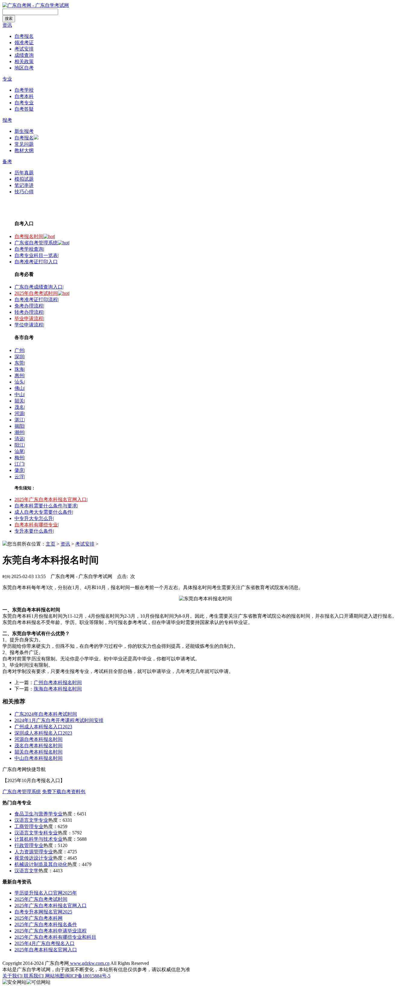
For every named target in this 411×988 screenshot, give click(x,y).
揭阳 (19, 426)
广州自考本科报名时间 (58, 682)
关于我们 (12, 975)
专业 (7, 78)
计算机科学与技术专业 (38, 839)
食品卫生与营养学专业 (38, 813)
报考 (7, 120)
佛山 (19, 388)
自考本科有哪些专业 (36, 524)
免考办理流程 (28, 305)
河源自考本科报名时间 (38, 739)
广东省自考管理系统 (36, 242)
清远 (19, 438)
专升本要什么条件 (33, 531)
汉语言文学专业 (31, 820)
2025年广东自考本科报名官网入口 (50, 499)
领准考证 (24, 42)
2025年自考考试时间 (36, 293)
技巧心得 (24, 191)
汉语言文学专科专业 (36, 832)
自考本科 (24, 96)
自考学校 (24, 90)
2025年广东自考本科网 (38, 918)
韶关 (19, 400)
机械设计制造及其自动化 (40, 864)
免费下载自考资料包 (63, 791)
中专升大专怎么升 (33, 518)
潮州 (19, 432)
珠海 (19, 369)
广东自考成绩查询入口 (38, 286)
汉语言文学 (26, 870)
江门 (19, 463)
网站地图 (54, 975)
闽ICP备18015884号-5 (87, 975)
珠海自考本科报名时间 (58, 688)
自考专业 (24, 102)
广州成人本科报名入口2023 (43, 726)
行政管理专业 (28, 845)
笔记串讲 (24, 185)
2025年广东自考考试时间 (40, 899)
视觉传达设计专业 (33, 858)
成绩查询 (24, 55)
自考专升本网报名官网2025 (43, 911)
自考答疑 (24, 109)
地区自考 (24, 67)
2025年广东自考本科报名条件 (45, 924)
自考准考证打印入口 (36, 261)
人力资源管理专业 (33, 851)
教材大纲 (24, 150)
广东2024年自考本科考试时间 (45, 714)
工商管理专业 (28, 826)
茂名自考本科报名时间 (38, 745)
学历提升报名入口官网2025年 (45, 892)
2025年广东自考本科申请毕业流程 (50, 930)
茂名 (19, 407)
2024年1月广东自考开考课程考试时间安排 (59, 720)
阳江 (19, 445)
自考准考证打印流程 (36, 299)
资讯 (7, 25)
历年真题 (24, 172)
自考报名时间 (28, 236)
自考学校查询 (28, 249)
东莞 (19, 363)
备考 (7, 161)
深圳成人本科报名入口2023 (43, 733)
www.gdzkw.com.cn (89, 963)
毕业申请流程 (28, 318)
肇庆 (19, 470)
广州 (19, 350)
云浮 (19, 476)
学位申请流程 (28, 324)
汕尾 (19, 451)
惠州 (19, 375)
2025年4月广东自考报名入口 (44, 943)
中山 (19, 394)
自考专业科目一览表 (36, 255)
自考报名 (24, 36)
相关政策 (24, 61)
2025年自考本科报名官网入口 (45, 949)
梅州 (19, 457)
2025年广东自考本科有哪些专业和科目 (55, 937)
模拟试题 (24, 179)
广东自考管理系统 (21, 791)
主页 (50, 543)
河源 (19, 413)
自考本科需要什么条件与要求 (45, 505)
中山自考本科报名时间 (38, 758)
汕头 (19, 381)
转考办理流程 (28, 312)
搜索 (9, 18)
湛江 (19, 419)
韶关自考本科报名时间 (38, 751)
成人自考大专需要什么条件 (43, 512)
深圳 (19, 356)
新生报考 (24, 131)
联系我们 (33, 975)
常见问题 (24, 144)
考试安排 (24, 48)
